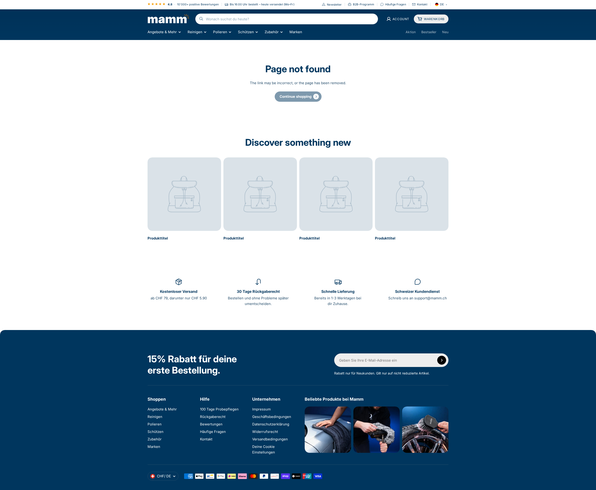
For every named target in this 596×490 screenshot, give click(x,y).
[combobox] (286, 19)
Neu (445, 32)
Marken (295, 32)
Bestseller (428, 32)
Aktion (411, 32)
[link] (298, 96)
